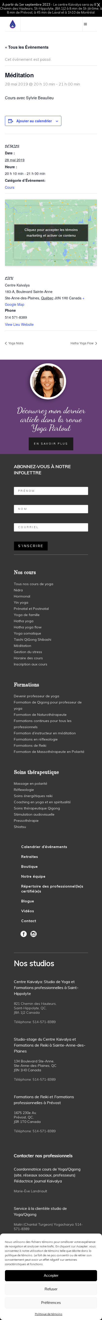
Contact (28, 921)
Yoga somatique (27, 633)
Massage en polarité (30, 783)
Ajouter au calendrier (34, 120)
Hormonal (22, 596)
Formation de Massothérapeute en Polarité (49, 751)
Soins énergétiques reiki (33, 796)
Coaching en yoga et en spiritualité (42, 802)
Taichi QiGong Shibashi (32, 639)
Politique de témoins (48, 1314)
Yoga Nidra (16, 343)
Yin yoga (21, 602)
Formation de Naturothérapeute (40, 714)
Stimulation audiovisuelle (34, 814)
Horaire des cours (28, 658)
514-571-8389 (44, 1022)
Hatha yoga (23, 621)
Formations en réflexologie (36, 739)
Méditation (22, 645)
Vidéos (27, 911)
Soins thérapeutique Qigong (37, 808)
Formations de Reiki (30, 745)
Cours (9, 187)
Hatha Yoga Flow (82, 343)
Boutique (29, 866)
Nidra (18, 590)
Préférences (51, 1302)
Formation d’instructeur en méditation (45, 733)
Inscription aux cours (30, 664)
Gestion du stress (28, 652)
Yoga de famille (27, 615)
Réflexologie (24, 789)
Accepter (51, 1275)
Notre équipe (33, 876)
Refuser (51, 1289)
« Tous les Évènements (27, 47)
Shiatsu (20, 827)
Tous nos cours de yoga (33, 584)
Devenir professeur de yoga (36, 696)
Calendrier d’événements (44, 847)
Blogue (27, 901)
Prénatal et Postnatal (31, 608)
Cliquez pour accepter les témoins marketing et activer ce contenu (51, 232)
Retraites (29, 856)
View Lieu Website (19, 324)
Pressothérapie (26, 820)
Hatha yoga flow (28, 627)
